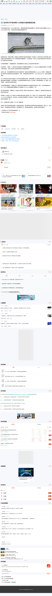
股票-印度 (5, 445)
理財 (36, 3)
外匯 (19, 1)
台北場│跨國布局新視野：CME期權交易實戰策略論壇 (15, 371)
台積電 (4, 496)
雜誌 (46, 3)
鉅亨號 (30, 1)
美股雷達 (6, 19)
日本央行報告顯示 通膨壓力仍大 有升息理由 (9, 135)
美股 (11, 1)
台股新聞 (6, 313)
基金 (17, 1)
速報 (18, 3)
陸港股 (14, 1)
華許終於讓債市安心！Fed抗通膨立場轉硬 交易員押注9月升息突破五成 (43, 195)
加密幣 (24, 1)
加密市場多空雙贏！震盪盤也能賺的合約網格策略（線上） (15, 386)
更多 (49, 244)
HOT (6, 371)
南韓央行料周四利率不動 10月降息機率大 (9, 137)
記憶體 (4, 493)
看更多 (50, 241)
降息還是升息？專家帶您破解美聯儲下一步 (11, 110)
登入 (49, 1)
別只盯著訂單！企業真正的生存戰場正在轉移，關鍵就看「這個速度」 (8, 195)
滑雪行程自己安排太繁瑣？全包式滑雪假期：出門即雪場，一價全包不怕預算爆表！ (26, 195)
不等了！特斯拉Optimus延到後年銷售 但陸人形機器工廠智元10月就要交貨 (12, 176)
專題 (43, 3)
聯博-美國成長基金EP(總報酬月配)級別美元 (8, 430)
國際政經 (5, 321)
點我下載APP (13, 112)
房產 (33, 3)
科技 (7, 3)
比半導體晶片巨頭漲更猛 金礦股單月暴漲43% (44, 208)
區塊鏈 (30, 3)
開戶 (50, 430)
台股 (9, 1)
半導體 (4, 499)
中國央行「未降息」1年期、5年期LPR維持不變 (10, 140)
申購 (50, 435)
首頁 (4, 1)
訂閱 (33, 1)
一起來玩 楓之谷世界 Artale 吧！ (25, 207)
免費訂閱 (48, 573)
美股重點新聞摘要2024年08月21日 (34, 175)
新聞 (6, 1)
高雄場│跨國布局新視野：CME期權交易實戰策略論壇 (15, 381)
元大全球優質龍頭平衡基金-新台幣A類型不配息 (9, 434)
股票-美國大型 (6, 431)
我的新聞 (49, 3)
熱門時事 (14, 3)
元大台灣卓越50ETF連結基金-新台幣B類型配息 (9, 439)
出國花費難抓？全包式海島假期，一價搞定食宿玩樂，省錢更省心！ (8, 208)
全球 (21, 1)
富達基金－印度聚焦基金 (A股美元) (7, 443)
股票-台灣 (5, 440)
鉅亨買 (27, 1)
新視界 (39, 3)
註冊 (50, 1)
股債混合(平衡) (6, 436)
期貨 (26, 3)
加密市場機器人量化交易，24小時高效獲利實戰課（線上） (15, 376)
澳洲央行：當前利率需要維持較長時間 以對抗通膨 (11, 139)
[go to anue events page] (45, 1)
